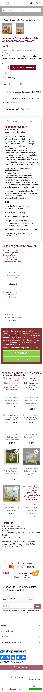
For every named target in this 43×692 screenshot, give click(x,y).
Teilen (9, 84)
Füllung (8, 236)
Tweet (15, 84)
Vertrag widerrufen (22, 667)
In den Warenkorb (23, 67)
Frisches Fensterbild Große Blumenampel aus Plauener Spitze (11, 437)
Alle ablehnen (21, 353)
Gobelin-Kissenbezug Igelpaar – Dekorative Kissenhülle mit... (11, 507)
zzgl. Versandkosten (17, 51)
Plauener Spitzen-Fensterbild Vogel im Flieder (31, 437)
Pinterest (20, 84)
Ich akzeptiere (21, 359)
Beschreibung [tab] (13, 121)
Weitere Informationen (11, 347)
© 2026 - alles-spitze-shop (12, 689)
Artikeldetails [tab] (27, 121)
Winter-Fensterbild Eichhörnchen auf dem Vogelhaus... (11, 400)
